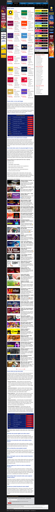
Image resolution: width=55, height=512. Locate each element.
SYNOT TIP (16, 21)
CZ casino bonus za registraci (39, 79)
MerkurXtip (30, 45)
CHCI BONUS (30, 117)
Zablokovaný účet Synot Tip (39, 89)
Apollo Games (16, 33)
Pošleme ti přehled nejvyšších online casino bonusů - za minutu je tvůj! (19, 498)
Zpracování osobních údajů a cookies (18, 510)
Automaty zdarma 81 (38, 57)
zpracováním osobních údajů (15, 501)
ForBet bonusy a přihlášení (39, 71)
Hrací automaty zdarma (39, 62)
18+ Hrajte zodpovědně (26, 510)
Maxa (29, 89)
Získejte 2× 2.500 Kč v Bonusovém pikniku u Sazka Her (27, 282)
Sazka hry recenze (10, 72)
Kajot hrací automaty (38, 63)
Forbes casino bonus (38, 84)
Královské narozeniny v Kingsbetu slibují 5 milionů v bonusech (27, 220)
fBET (15, 89)
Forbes (29, 67)
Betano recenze (24, 26)
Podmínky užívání (12, 510)
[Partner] (51, 31)
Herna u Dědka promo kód (39, 72)
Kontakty (8, 510)
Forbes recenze (24, 72)
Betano (29, 21)
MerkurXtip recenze (24, 50)
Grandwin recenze (24, 61)
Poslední (24, 369)
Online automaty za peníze (39, 58)
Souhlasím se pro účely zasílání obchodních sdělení (18, 501)
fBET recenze (10, 94)
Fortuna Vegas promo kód (39, 80)
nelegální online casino (23, 175)
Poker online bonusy (38, 75)
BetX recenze (10, 61)
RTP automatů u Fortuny (39, 93)
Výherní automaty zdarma (39, 61)
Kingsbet (15, 45)
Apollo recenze (10, 38)
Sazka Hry (16, 67)
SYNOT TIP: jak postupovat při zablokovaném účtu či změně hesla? (27, 309)
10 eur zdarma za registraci (39, 76)
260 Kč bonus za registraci (39, 67)
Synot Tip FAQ (38, 88)
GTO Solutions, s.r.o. (33, 510)
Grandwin (30, 56)
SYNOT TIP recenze (10, 26)
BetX (15, 56)
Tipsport (29, 33)
